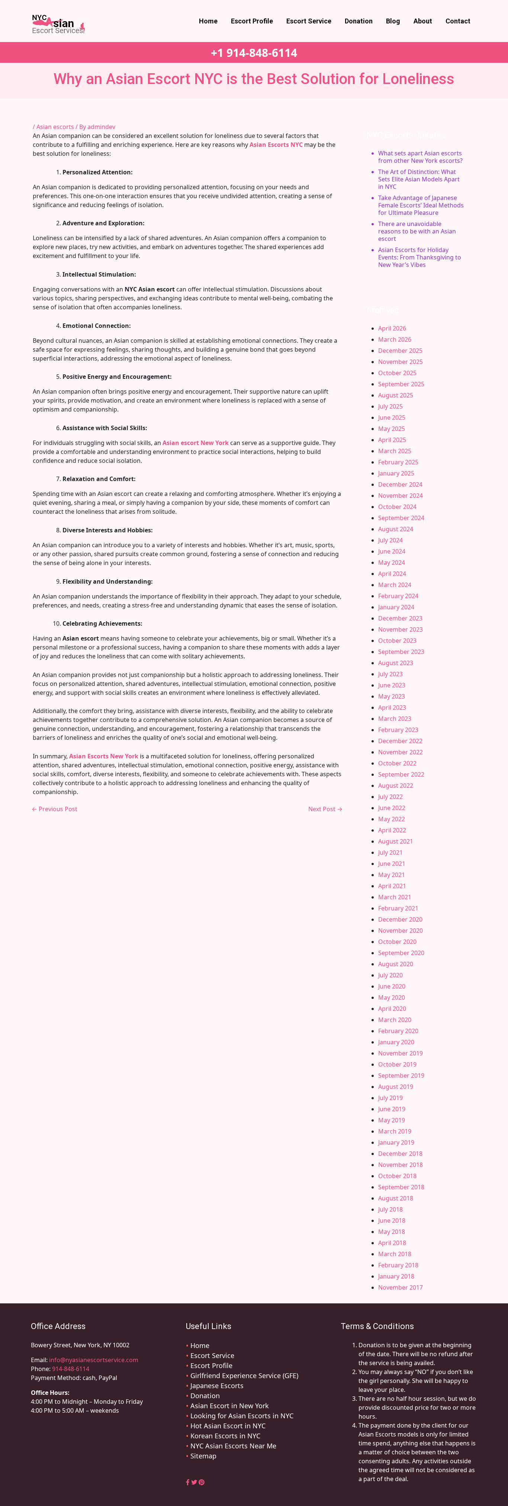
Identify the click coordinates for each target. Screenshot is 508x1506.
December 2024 (400, 484)
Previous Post (54, 809)
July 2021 (390, 852)
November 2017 (400, 1287)
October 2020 (397, 942)
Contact (458, 21)
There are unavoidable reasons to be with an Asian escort (417, 231)
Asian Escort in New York (229, 1405)
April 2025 (392, 440)
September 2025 (401, 384)
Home (208, 21)
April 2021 (392, 886)
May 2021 (391, 875)
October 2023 (397, 640)
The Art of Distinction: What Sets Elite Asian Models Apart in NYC (419, 179)
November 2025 (400, 362)
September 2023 (401, 652)
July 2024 (390, 540)
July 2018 (390, 1209)
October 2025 (397, 373)
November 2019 (400, 1053)
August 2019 (395, 1087)
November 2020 (400, 930)
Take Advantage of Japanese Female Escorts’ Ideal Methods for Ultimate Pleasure (421, 205)
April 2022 (392, 830)
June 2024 (391, 551)
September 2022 (401, 774)
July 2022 (390, 797)
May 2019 (391, 1120)
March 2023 (394, 719)
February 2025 (398, 462)
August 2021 (395, 841)
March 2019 (394, 1131)
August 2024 (395, 529)
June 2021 (391, 864)
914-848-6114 (70, 1369)
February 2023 (398, 730)
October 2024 (397, 507)
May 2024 (391, 562)
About (423, 21)
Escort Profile (252, 21)
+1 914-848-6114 (254, 52)
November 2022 (400, 752)
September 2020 (401, 953)
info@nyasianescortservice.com (93, 1360)
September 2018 (401, 1187)
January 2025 (396, 473)
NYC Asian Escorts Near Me (233, 1445)
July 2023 (390, 674)
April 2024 (392, 574)
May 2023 (391, 696)
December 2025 (400, 350)
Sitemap (203, 1455)
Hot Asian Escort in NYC (228, 1425)
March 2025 (394, 451)
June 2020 (391, 986)
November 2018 (400, 1165)
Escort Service (308, 21)
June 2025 (391, 417)
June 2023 (391, 685)
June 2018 (391, 1220)
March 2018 (394, 1254)
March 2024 (394, 585)
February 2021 (398, 908)
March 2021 (394, 897)
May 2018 (391, 1232)
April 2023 (392, 707)
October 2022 (397, 763)
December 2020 (400, 919)
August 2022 (395, 785)
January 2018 (396, 1276)
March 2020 (394, 1020)
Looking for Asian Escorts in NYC (241, 1415)
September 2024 (401, 518)
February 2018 (398, 1265)
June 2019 (391, 1109)
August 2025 (395, 395)
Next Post (325, 809)
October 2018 (397, 1176)
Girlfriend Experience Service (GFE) (244, 1375)
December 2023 (400, 618)
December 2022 (400, 741)
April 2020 (392, 1008)
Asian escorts (55, 127)
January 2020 (396, 1042)
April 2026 (392, 328)
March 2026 (394, 339)
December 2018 (400, 1153)
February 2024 (398, 596)
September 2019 (401, 1075)
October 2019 (397, 1064)
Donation (359, 21)
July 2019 (390, 1098)
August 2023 (395, 663)
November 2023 (400, 629)
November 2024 (400, 495)
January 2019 (396, 1142)
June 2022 (391, 808)
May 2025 (391, 429)
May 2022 (391, 819)
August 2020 (395, 964)
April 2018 (392, 1243)
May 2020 (391, 997)
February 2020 (398, 1031)
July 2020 (390, 975)
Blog (393, 21)
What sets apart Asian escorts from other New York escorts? (420, 157)
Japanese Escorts (217, 1385)
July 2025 (390, 406)
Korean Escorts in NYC (225, 1435)
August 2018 (395, 1198)
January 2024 (396, 607)
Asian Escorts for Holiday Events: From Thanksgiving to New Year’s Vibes (419, 257)
